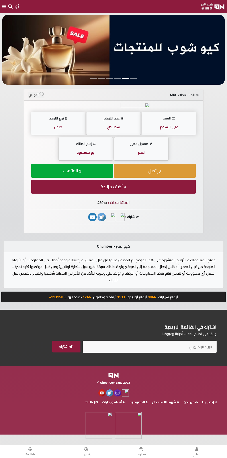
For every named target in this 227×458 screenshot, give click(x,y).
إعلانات (90, 402)
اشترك (64, 346)
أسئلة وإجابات (112, 402)
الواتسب (71, 171)
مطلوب (141, 454)
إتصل (153, 171)
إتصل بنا (85, 454)
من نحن (189, 402)
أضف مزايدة (112, 187)
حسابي (196, 454)
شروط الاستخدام (164, 402)
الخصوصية (138, 402)
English (30, 454)
